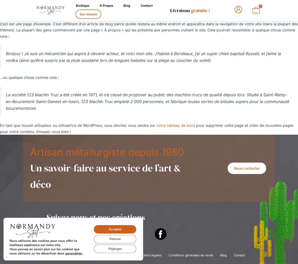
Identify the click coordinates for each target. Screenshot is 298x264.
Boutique (82, 5)
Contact (147, 5)
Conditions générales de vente (191, 255)
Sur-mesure (88, 14)
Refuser (115, 239)
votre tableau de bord (175, 125)
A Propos (106, 5)
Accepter (115, 229)
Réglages (115, 249)
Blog (126, 5)
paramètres (73, 253)
